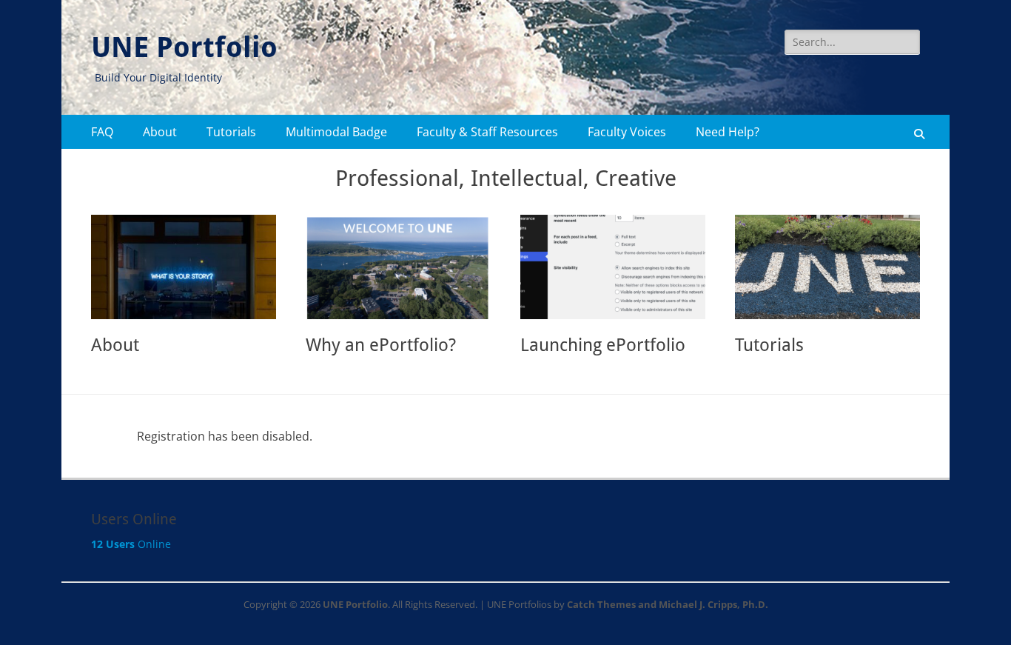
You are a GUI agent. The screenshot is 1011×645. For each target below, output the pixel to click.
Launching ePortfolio (602, 345)
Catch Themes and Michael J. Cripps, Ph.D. (667, 604)
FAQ (102, 132)
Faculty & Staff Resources (487, 132)
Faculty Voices (627, 132)
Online (131, 544)
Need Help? (727, 132)
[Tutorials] (827, 267)
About (160, 132)
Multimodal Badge (336, 132)
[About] (183, 267)
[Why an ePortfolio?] (398, 267)
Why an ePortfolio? (381, 345)
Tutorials (231, 132)
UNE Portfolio (184, 47)
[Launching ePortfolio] (612, 267)
